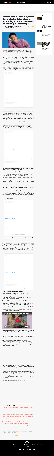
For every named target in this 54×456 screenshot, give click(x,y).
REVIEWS (29, 5)
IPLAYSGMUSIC (40, 5)
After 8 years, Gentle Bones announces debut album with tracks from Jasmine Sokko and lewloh (17, 414)
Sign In (45, 2)
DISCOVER (16, 5)
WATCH (21, 5)
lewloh (19, 172)
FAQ (22, 444)
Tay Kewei (24, 337)
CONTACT (33, 444)
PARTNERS (26, 444)
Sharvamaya (47, 24)
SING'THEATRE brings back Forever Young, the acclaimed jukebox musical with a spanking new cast (18, 419)
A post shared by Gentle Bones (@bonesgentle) (19, 105)
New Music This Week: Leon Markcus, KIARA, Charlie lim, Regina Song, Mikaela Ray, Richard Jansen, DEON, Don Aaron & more (46, 33)
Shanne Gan (9, 26)
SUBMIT (34, 5)
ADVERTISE (40, 444)
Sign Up (48, 2)
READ (12, 5)
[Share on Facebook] (30, 26)
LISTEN (25, 5)
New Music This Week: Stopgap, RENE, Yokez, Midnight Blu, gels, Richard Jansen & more (46, 44)
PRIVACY (17, 444)
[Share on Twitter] (33, 26)
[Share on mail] (28, 26)
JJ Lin (5, 337)
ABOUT (12, 444)
